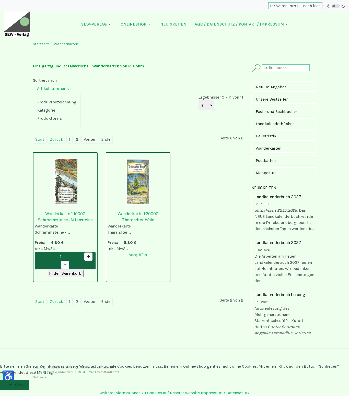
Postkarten (266, 160)
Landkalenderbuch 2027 (277, 197)
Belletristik (266, 136)
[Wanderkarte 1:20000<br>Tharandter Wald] (138, 181)
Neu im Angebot (271, 87)
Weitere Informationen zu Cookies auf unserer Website (149, 392)
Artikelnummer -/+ (54, 88)
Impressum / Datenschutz (225, 392)
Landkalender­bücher (275, 123)
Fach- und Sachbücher (276, 111)
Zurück (56, 139)
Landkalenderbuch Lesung (279, 294)
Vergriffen (138, 254)
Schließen (14, 385)
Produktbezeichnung (56, 102)
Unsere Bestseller (272, 99)
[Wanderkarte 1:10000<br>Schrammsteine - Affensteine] (65, 181)
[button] (97, 24)
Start (39, 139)
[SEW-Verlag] (17, 23)
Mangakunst (267, 172)
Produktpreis (49, 118)
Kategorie (46, 110)
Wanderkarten (268, 148)
